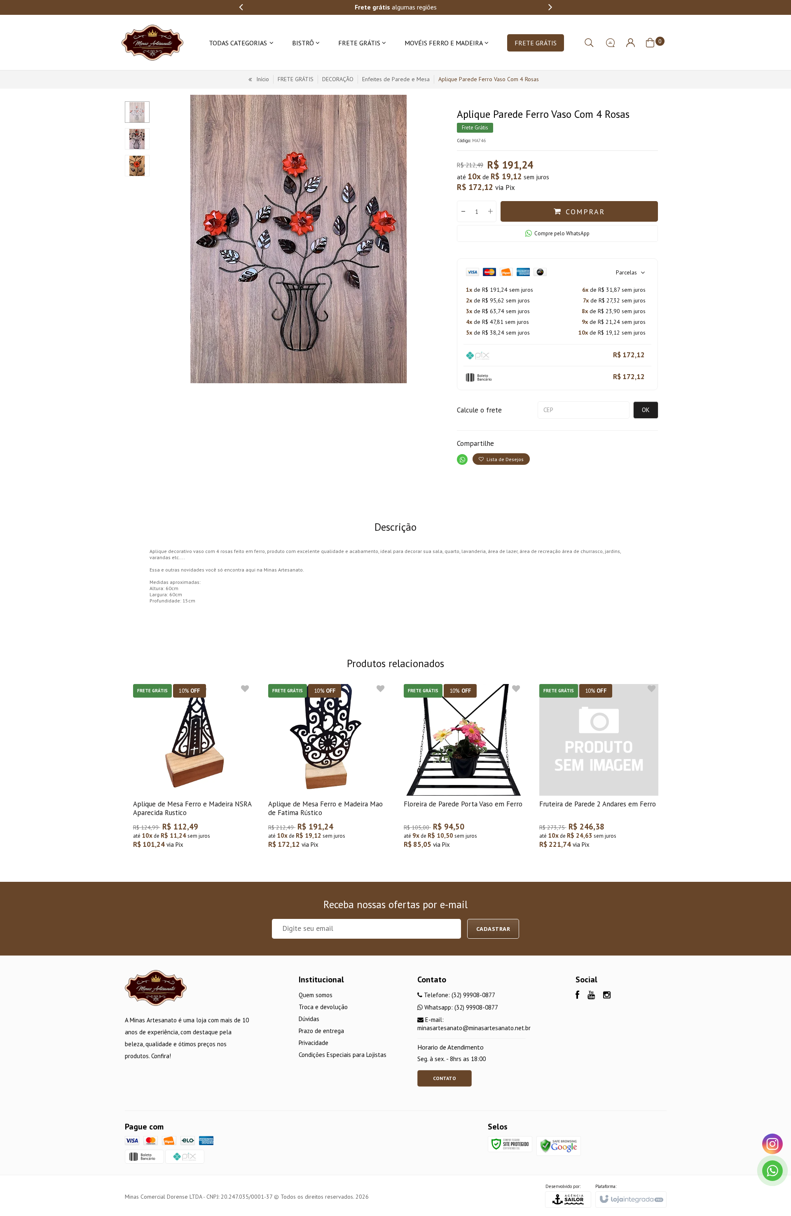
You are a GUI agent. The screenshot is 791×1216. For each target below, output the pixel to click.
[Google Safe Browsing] (558, 1145)
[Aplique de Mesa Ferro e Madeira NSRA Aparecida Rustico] (192, 770)
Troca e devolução (323, 1007)
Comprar (585, 211)
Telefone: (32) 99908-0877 (458, 995)
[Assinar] (493, 929)
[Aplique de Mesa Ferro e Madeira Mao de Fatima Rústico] (327, 770)
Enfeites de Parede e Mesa (396, 79)
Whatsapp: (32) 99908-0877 (460, 1007)
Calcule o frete (479, 410)
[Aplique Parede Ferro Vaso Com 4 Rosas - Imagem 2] (137, 139)
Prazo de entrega (321, 1031)
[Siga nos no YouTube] (591, 996)
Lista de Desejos (504, 459)
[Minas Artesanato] (152, 43)
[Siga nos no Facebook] (577, 996)
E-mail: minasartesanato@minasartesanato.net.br (474, 1024)
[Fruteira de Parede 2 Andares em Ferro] (599, 770)
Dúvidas (309, 1019)
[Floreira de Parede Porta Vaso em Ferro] (463, 770)
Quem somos (315, 995)
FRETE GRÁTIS (296, 79)
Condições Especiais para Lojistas (342, 1055)
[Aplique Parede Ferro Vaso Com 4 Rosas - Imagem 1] (137, 112)
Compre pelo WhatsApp (562, 233)
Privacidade (313, 1043)
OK (646, 410)
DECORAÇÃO (337, 79)
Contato (444, 1078)
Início (262, 79)
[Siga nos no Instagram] (607, 996)
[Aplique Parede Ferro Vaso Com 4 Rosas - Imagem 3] (137, 165)
